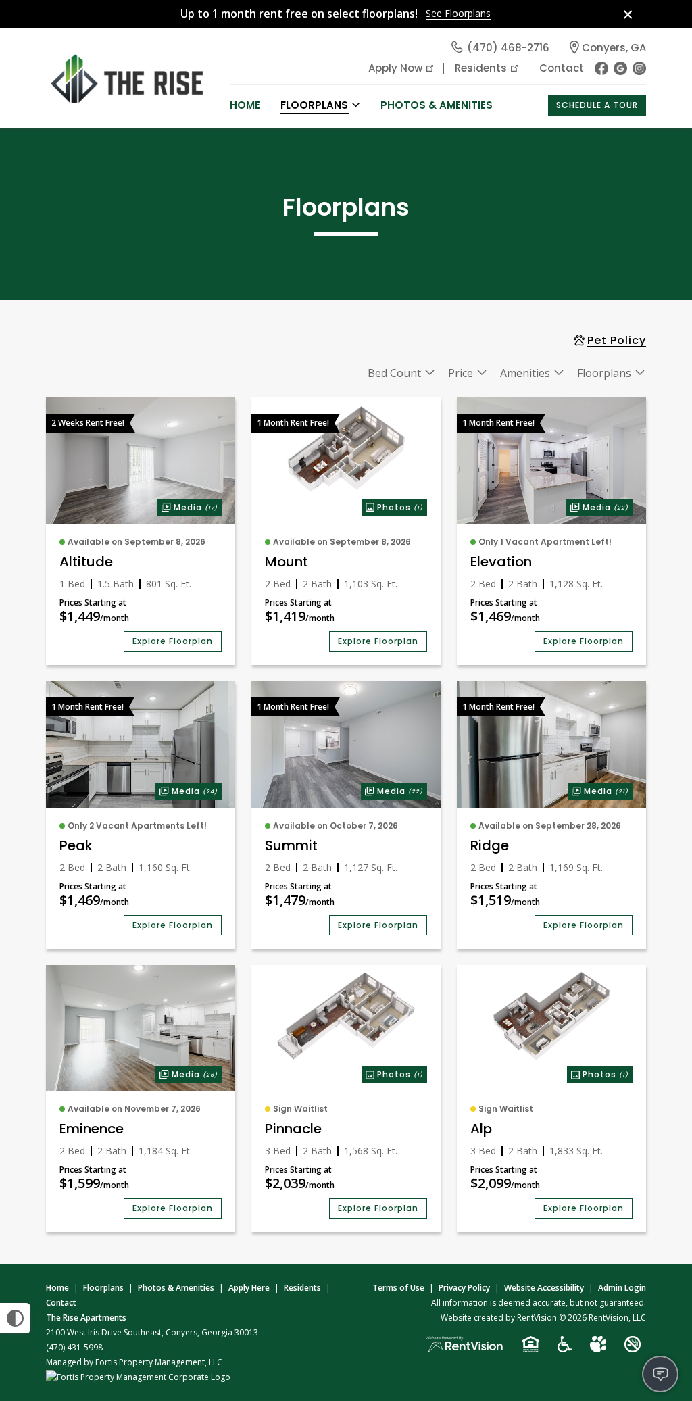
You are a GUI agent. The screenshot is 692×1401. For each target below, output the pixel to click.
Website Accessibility (544, 1288)
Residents (481, 68)
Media (187, 506)
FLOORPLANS (314, 105)
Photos (392, 506)
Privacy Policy (464, 1288)
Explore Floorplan (172, 641)
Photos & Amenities (436, 105)
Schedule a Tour (597, 105)
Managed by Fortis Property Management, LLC (134, 1362)
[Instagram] (639, 68)
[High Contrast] (15, 1318)
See (458, 14)
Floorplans (103, 1288)
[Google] (620, 68)
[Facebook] (601, 68)
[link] (140, 460)
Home (57, 1288)
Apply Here (249, 1288)
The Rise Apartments (86, 1317)
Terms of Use (398, 1288)
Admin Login (622, 1288)
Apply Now (395, 68)
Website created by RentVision (499, 1317)
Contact (561, 68)
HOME (245, 105)
